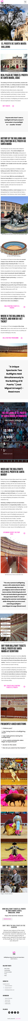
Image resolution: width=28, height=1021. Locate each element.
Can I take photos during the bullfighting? (12, 736)
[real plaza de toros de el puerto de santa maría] (14, 707)
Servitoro (24, 674)
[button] (25, 2)
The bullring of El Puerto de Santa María (10, 82)
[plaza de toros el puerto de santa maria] (14, 555)
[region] (14, 1009)
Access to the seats (9, 745)
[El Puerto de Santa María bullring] (14, 63)
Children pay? (7, 728)
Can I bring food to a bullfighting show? (13, 732)
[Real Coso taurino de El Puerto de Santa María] (14, 215)
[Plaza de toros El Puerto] (13, 248)
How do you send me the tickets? (14, 748)
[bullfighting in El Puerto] (13, 350)
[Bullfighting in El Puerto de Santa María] (13, 627)
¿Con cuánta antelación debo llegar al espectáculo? (12, 741)
